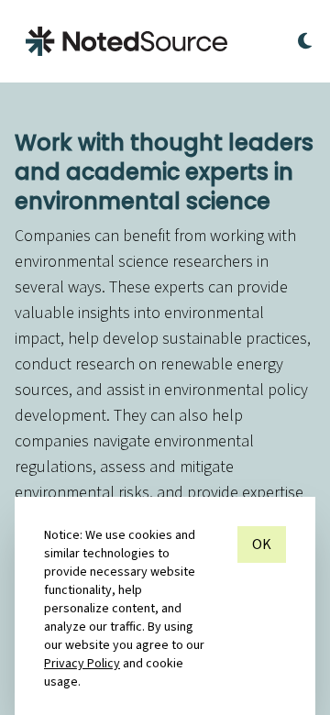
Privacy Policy (82, 663)
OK (261, 544)
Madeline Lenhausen (229, 698)
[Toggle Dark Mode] (305, 41)
